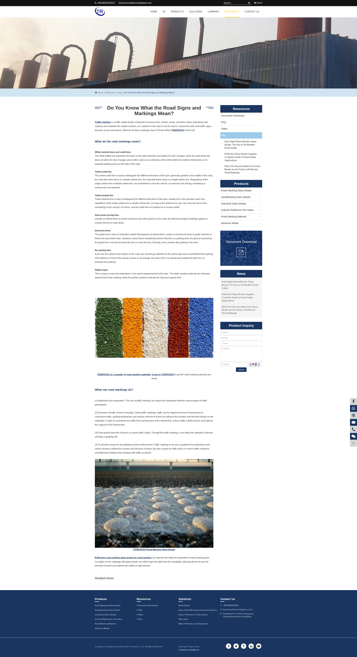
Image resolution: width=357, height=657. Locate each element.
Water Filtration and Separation (193, 624)
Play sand (183, 619)
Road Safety (184, 605)
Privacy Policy (193, 646)
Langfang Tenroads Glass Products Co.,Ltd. (125, 646)
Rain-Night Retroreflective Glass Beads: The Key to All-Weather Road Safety (240, 144)
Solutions (195, 11)
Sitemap (182, 646)
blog (120, 92)
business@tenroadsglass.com (136, 3)
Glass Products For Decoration (193, 615)
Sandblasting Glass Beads (235, 197)
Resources (232, 11)
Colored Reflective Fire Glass (237, 210)
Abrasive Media (229, 223)
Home (153, 11)
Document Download (232, 115)
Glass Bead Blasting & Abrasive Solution (197, 610)
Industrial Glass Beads (233, 203)
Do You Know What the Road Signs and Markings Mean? (149, 92)
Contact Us (252, 11)
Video (224, 128)
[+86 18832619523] (353, 408)
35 (164, 11)
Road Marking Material (233, 216)
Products (177, 11)
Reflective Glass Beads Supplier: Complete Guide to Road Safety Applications (241, 157)
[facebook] (353, 401)
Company (213, 11)
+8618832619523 (231, 605)
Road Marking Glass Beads (236, 190)
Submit (241, 369)
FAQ (223, 122)
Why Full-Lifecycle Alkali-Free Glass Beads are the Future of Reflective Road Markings (242, 169)
